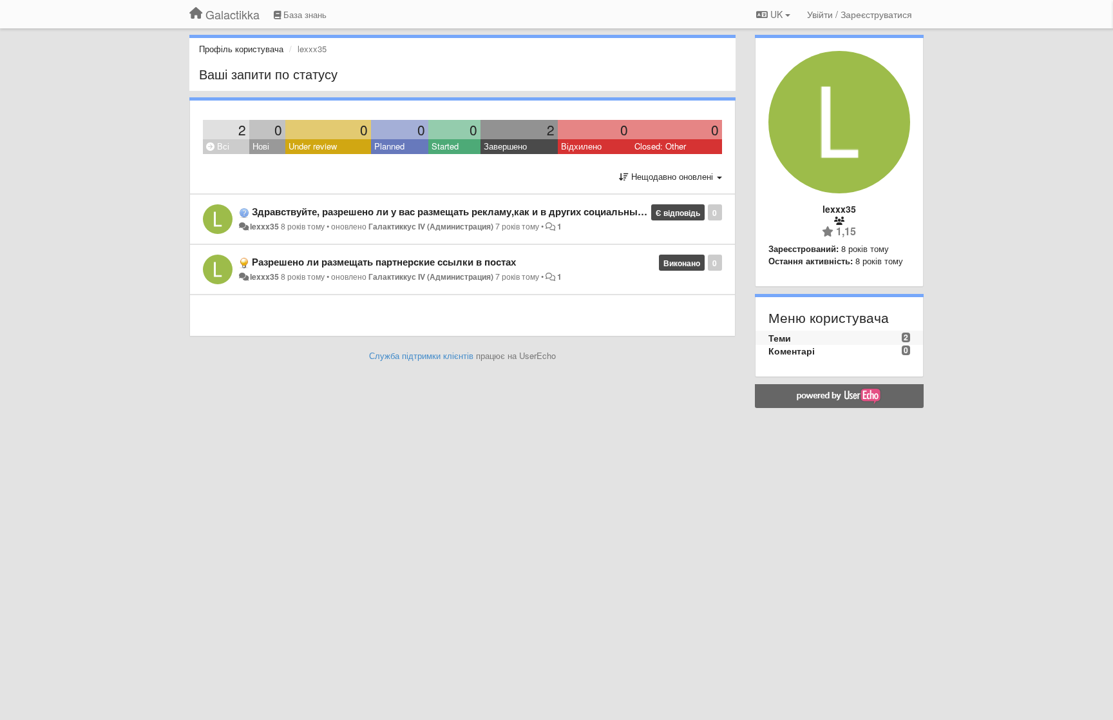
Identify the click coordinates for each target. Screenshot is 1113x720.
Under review (313, 146)
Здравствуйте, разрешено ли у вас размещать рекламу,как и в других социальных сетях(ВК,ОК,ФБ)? (491, 211)
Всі (221, 146)
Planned (389, 146)
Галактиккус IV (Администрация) (430, 226)
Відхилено (581, 146)
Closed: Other (660, 146)
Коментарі (791, 350)
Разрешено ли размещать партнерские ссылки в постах (384, 262)
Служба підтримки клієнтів (421, 355)
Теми (779, 337)
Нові (260, 146)
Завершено (505, 146)
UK (776, 14)
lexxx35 (264, 226)
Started (445, 146)
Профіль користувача (241, 49)
